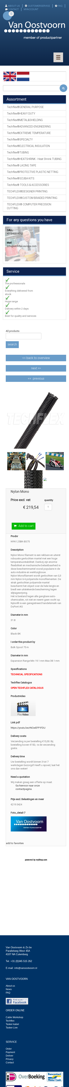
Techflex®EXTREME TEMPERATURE (29, 133)
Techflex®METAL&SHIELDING (25, 120)
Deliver (9, 1055)
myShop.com (41, 860)
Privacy (9, 1059)
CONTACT (13, 9)
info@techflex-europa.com (22, 246)
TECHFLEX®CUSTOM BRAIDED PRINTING (32, 197)
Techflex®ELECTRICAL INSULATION (28, 146)
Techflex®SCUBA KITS (20, 178)
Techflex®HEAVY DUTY (21, 113)
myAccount (31, 9)
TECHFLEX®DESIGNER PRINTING (27, 191)
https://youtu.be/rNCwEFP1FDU (28, 727)
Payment (10, 1052)
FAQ (60, 5)
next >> (36, 368)
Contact (10, 1062)
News (9, 989)
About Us (14, 5)
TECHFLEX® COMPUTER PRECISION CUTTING (29, 206)
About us (10, 986)
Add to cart (26, 526)
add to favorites (15, 843)
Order (9, 1048)
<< (36, 358)
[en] (9, 76)
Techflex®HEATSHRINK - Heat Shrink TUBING (34, 158)
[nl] (23, 76)
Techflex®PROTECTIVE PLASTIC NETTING (32, 171)
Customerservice (39, 5)
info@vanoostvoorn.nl (25, 968)
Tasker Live (12, 1027)
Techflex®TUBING (18, 152)
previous (38, 378)
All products (12, 331)
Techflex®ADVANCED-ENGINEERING (29, 126)
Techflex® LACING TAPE (21, 165)
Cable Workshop (14, 1017)
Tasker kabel (12, 1024)
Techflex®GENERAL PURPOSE (25, 107)
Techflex (10, 1020)
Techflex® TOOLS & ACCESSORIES (28, 184)
